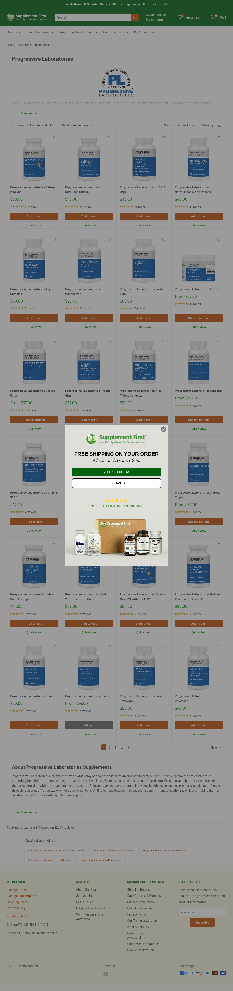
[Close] (163, 429)
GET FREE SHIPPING (116, 472)
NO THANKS (116, 483)
